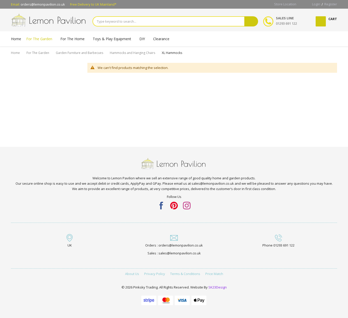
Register (330, 4)
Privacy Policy (154, 273)
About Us (132, 273)
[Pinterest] (174, 205)
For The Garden (37, 53)
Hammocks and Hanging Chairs (132, 53)
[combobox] (168, 21)
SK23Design (217, 287)
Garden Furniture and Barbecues (79, 53)
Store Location (285, 4)
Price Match (214, 273)
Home (15, 53)
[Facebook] (161, 205)
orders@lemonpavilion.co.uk (43, 4)
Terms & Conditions (185, 273)
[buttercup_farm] (187, 205)
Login (316, 4)
